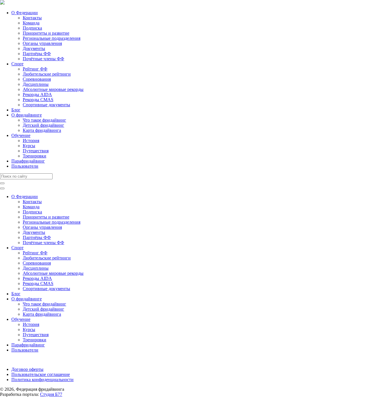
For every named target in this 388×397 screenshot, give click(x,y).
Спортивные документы (46, 104)
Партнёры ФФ (37, 53)
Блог (15, 109)
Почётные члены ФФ (43, 58)
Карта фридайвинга (42, 130)
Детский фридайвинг (43, 125)
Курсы (29, 145)
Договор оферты (27, 369)
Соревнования (37, 79)
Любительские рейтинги (47, 74)
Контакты (32, 17)
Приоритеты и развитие (46, 33)
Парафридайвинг (28, 161)
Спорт (17, 63)
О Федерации (24, 12)
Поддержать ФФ (16, 359)
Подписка (32, 28)
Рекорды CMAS (38, 99)
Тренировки (34, 155)
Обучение (20, 135)
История (31, 140)
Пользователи (24, 166)
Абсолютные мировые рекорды (53, 89)
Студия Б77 (51, 394)
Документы (34, 48)
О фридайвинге (26, 115)
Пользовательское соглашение (40, 374)
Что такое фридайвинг (44, 120)
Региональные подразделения (51, 38)
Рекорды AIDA (37, 94)
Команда (31, 22)
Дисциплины (36, 84)
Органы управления (42, 43)
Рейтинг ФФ (35, 68)
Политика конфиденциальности (42, 379)
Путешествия (36, 150)
